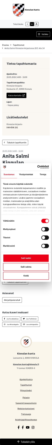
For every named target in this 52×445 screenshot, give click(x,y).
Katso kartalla (14, 95)
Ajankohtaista (26, 379)
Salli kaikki (26, 258)
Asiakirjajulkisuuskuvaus (26, 419)
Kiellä (26, 276)
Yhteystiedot (26, 390)
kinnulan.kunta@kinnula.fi (26, 364)
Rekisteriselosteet (26, 408)
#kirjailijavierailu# (12, 300)
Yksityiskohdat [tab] (26, 174)
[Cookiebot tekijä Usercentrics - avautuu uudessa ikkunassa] (37, 167)
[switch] (45, 229)
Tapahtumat (18, 45)
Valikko (45, 34)
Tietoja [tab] (43, 174)
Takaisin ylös (28, 441)
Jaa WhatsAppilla (13, 324)
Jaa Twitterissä (31, 319)
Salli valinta (26, 267)
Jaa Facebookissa (12, 319)
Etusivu (5, 45)
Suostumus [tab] (9, 174)
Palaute (26, 397)
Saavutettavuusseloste (26, 403)
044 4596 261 (12, 127)
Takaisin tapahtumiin (16, 142)
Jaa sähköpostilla (32, 324)
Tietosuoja (26, 414)
